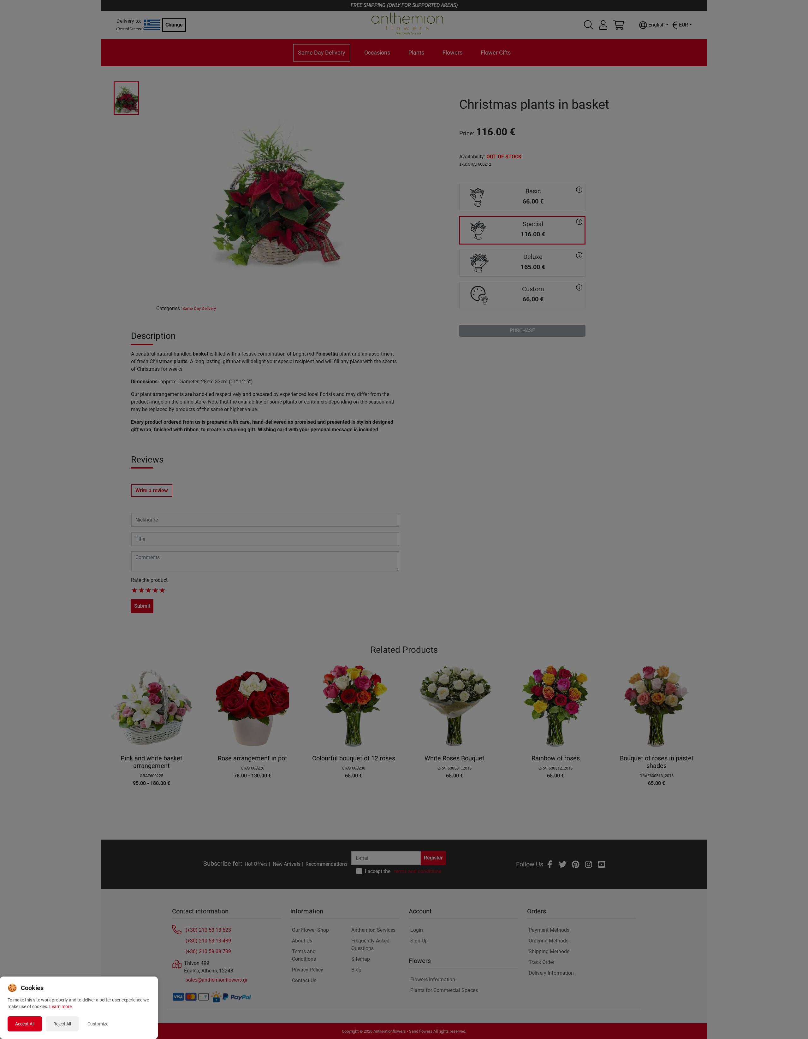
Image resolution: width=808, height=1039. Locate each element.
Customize (97, 1023)
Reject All (62, 1023)
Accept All (24, 1023)
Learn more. (61, 1006)
